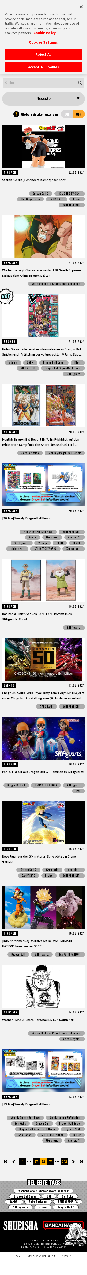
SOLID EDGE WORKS (69, 193)
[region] (43, 37)
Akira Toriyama (30, 453)
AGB (18, 1255)
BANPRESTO (56, 199)
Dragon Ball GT (16, 785)
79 (51, 1161)
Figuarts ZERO (73, 1129)
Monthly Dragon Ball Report (65, 453)
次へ (70, 1161)
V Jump (13, 363)
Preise (77, 199)
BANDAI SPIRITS (72, 205)
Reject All (43, 54)
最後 (81, 1161)
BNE (49, 1196)
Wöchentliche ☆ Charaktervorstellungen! (56, 284)
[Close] (81, 6)
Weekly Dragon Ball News (38, 532)
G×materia (52, 537)
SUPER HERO (28, 368)
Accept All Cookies (43, 67)
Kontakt (66, 1255)
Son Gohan (24, 1135)
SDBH (30, 363)
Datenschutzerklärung (41, 1255)
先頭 (6, 1161)
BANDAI (13, 1202)
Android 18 (74, 537)
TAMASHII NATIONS (46, 785)
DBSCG (77, 543)
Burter (77, 1135)
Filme (77, 363)
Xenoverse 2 (73, 549)
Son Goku (20, 1123)
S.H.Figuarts (74, 374)
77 (36, 1161)
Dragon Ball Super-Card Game (63, 368)
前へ (17, 1161)
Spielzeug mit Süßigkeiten (65, 1118)
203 (64, 1161)
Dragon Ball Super (54, 363)
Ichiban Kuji (17, 549)
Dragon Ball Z (41, 193)
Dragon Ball (18, 954)
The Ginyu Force (30, 199)
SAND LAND (46, 706)
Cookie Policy (45, 32)
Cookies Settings (43, 42)
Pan (78, 791)
